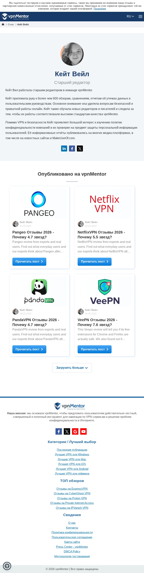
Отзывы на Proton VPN (72, 498)
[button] (7, 566)
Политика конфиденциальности (72, 532)
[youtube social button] (83, 431)
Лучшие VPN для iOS (72, 464)
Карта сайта (72, 541)
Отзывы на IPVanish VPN (72, 507)
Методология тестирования (72, 556)
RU (129, 16)
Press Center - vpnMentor (72, 546)
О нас (72, 522)
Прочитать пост (27, 261)
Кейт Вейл (26, 222)
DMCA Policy (72, 551)
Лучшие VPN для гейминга (72, 473)
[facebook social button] (59, 431)
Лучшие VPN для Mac (72, 459)
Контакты (72, 527)
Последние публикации (72, 449)
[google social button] (75, 431)
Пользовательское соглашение (72, 537)
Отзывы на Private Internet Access (72, 502)
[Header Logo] (15, 16)
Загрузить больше (70, 367)
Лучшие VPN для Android (72, 468)
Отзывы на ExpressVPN (72, 488)
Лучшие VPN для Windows (72, 454)
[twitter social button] (67, 431)
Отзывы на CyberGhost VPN (72, 493)
